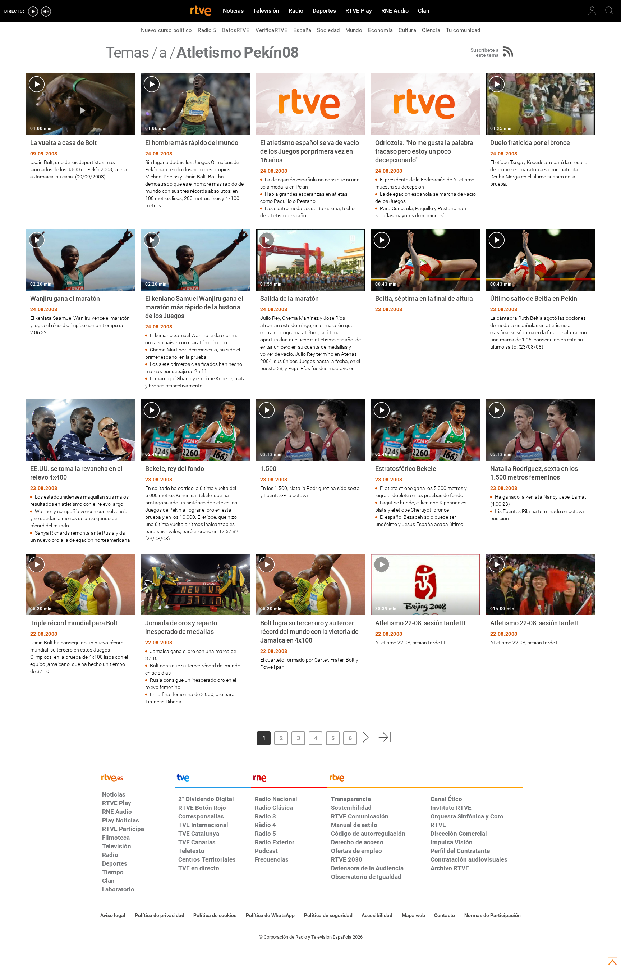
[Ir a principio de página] (612, 962)
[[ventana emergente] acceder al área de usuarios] (592, 10)
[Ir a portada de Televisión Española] (213, 779)
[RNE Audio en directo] (46, 11)
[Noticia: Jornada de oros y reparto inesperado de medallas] (195, 629)
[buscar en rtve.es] (609, 10)
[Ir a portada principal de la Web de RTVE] (136, 777)
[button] (232, 737)
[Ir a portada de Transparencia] (425, 779)
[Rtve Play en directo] (33, 11)
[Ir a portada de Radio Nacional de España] (289, 779)
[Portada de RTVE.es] (201, 11)
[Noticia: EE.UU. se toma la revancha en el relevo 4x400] (80, 471)
